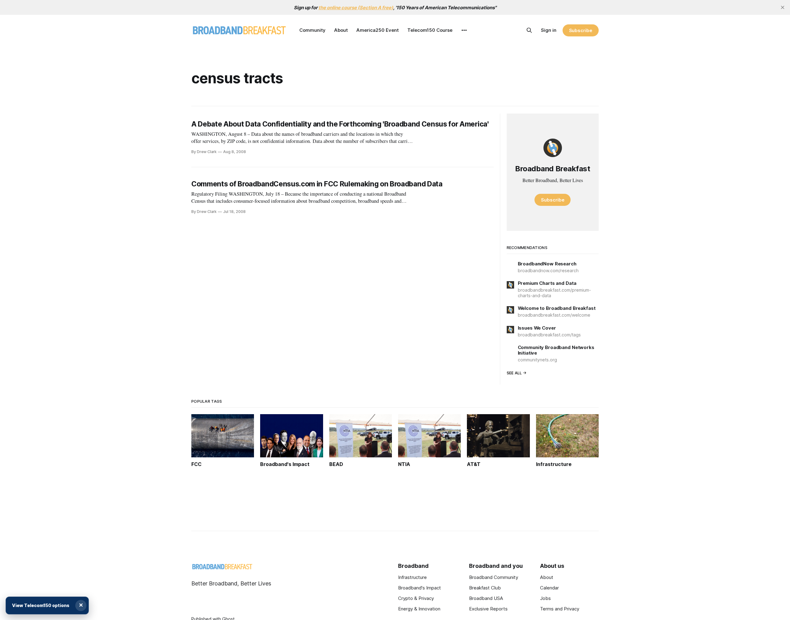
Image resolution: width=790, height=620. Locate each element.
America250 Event (377, 30)
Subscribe (580, 30)
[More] (464, 30)
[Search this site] (529, 30)
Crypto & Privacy (416, 598)
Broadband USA (486, 598)
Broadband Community (493, 577)
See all (514, 373)
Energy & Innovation (419, 609)
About (341, 30)
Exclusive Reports (488, 609)
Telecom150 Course (429, 30)
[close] (783, 7)
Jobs (545, 598)
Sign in (548, 30)
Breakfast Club (485, 588)
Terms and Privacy (559, 609)
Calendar (549, 588)
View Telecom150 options (40, 605)
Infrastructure (412, 577)
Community (312, 30)
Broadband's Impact (419, 588)
